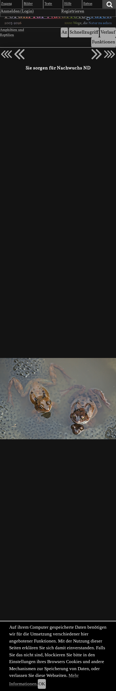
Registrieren (72, 11)
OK (42, 683)
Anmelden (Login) (17, 11)
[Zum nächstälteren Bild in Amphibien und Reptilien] (96, 54)
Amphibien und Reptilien (12, 33)
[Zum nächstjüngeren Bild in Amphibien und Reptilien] (19, 54)
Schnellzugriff (84, 32)
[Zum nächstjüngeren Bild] (6, 54)
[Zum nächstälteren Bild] (109, 54)
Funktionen (103, 42)
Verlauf (108, 32)
